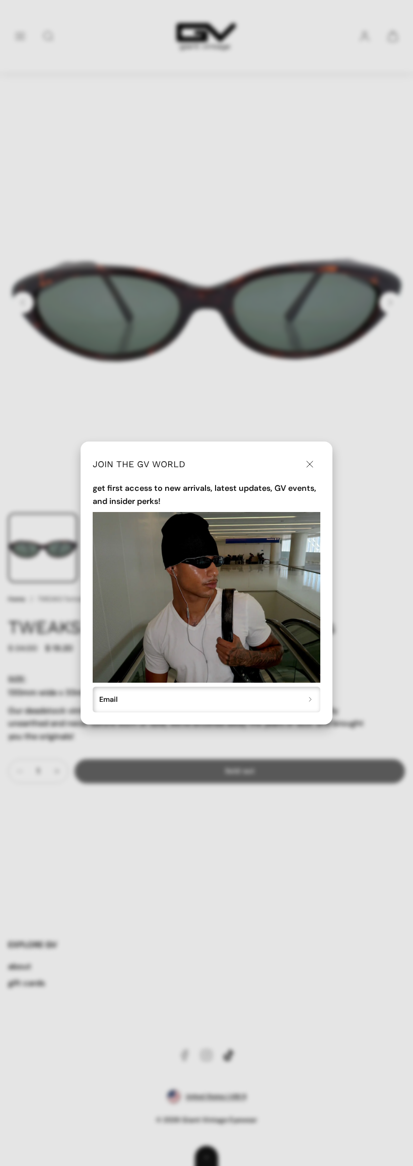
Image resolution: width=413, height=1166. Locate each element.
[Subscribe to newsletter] (310, 700)
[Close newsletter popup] (309, 464)
